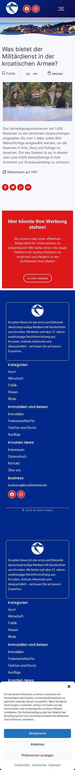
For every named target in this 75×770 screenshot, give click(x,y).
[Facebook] (27, 9)
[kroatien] (37, 310)
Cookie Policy (22, 764)
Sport (12, 372)
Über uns (14, 470)
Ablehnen (37, 744)
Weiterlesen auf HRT (22, 172)
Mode (12, 399)
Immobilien (16, 414)
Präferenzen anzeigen (38, 755)
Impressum (55, 764)
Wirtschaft (15, 378)
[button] (69, 687)
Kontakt (14, 463)
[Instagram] (36, 9)
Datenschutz (39, 764)
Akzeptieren (37, 733)
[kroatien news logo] (12, 8)
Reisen (13, 392)
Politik (12, 385)
